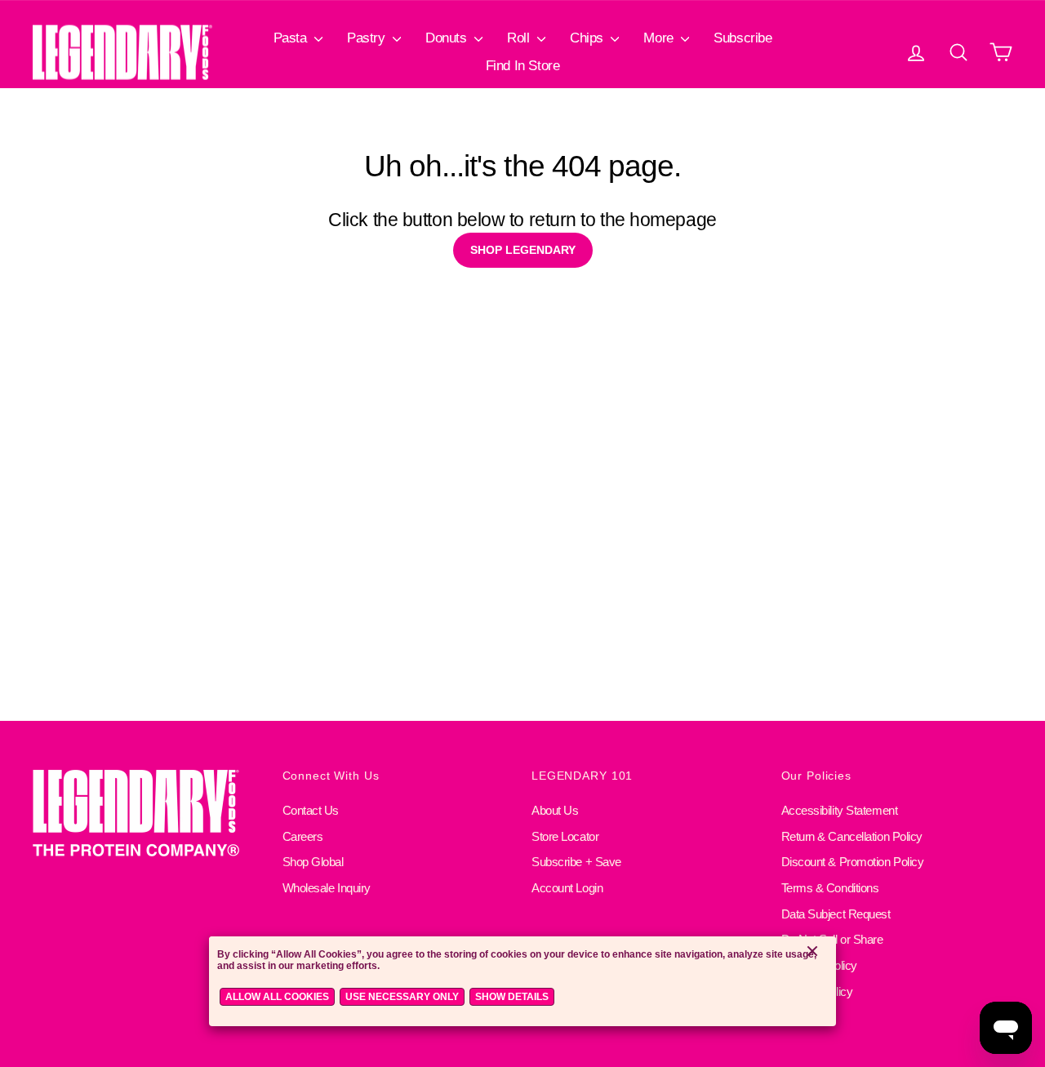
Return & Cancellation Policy (852, 836)
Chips (588, 38)
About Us (554, 810)
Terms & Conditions (830, 888)
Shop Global (313, 862)
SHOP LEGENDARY (523, 249)
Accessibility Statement (839, 810)
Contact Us (311, 810)
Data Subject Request (836, 914)
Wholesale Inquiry (326, 888)
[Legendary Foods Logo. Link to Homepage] (122, 52)
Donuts (447, 38)
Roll (520, 38)
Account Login (567, 888)
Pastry (368, 38)
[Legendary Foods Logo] (149, 815)
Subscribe (743, 38)
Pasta (291, 38)
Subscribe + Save (576, 862)
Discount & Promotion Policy (852, 862)
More (660, 38)
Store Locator (564, 836)
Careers (302, 836)
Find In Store (522, 65)
